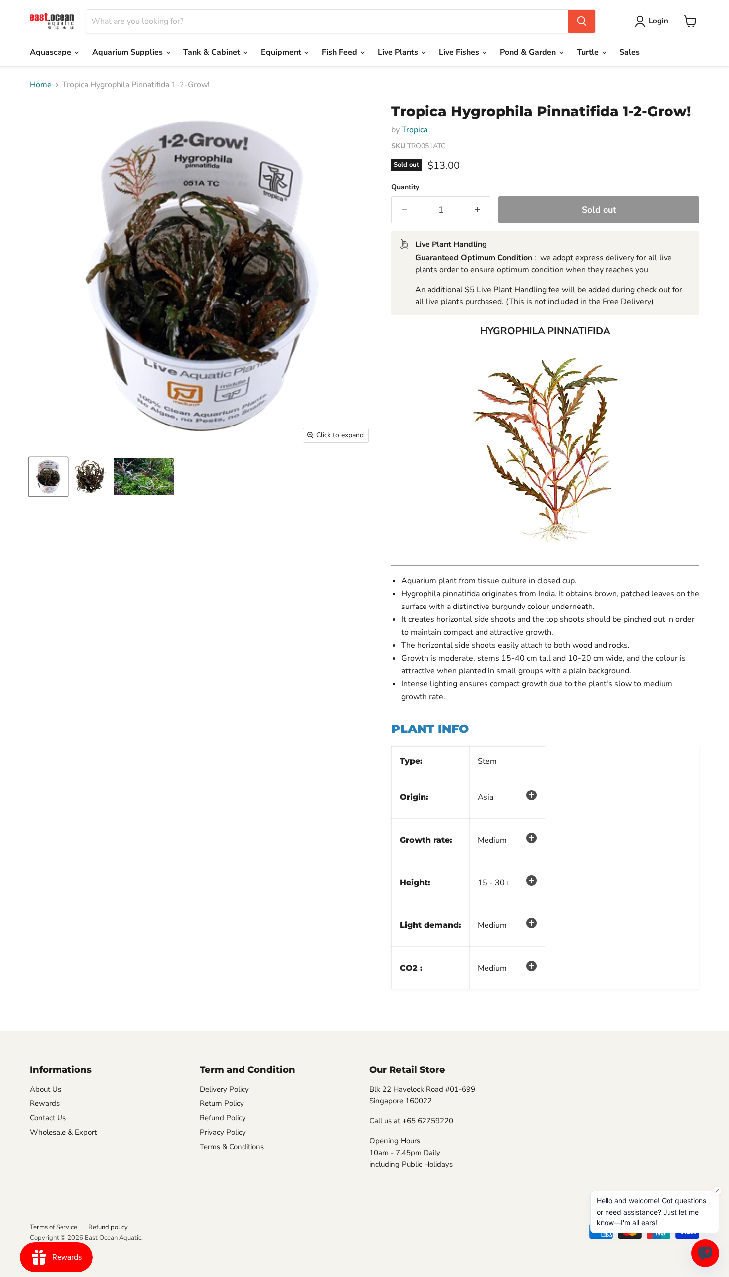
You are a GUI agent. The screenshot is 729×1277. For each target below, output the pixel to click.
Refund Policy (223, 1118)
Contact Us (48, 1118)
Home (41, 84)
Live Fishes (460, 52)
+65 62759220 (427, 1121)
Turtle (589, 52)
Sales (629, 52)
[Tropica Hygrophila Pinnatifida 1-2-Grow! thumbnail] (48, 476)
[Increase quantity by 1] (477, 210)
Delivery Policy (224, 1089)
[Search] (581, 21)
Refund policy (108, 1227)
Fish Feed (340, 52)
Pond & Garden (529, 52)
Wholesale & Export (63, 1132)
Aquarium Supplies (128, 52)
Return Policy (222, 1103)
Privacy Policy (223, 1132)
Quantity (405, 187)
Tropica (414, 129)
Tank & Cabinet (212, 52)
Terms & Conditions (232, 1147)
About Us (45, 1089)
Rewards (45, 1103)
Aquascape (51, 52)
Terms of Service (53, 1227)
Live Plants (399, 52)
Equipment (282, 52)
